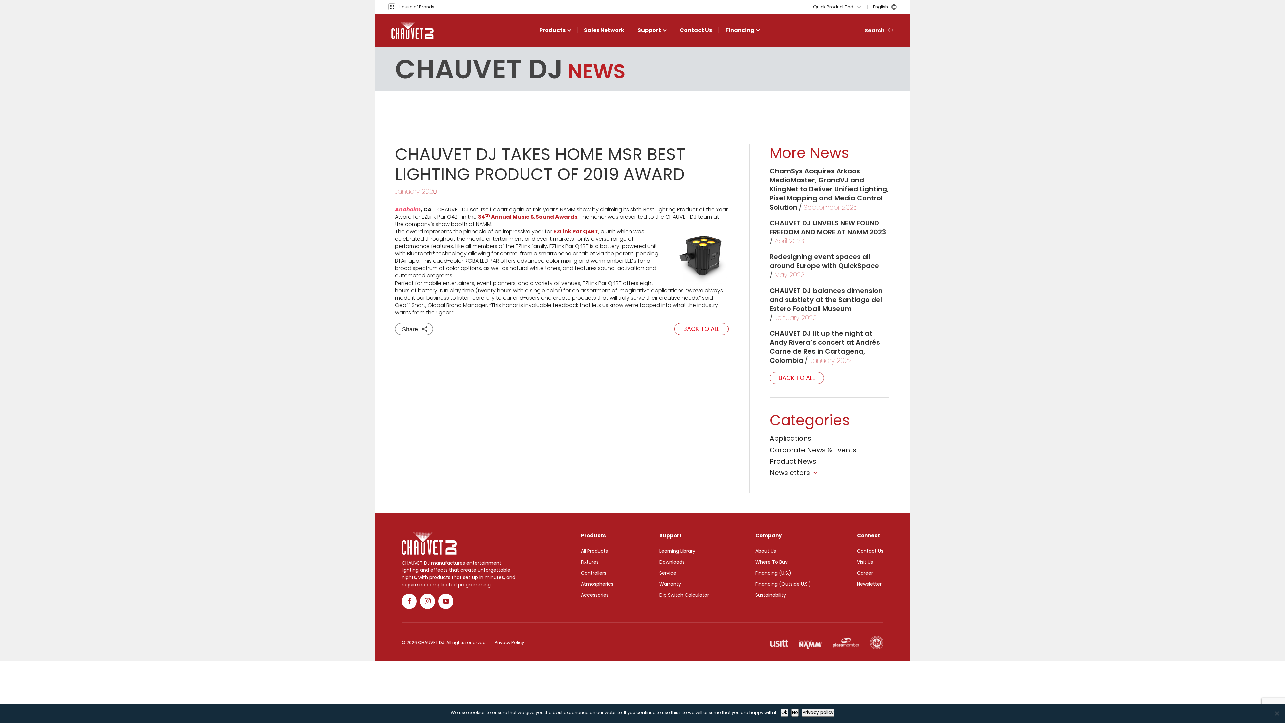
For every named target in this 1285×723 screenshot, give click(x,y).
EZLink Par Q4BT (575, 231)
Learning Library (677, 551)
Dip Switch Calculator (684, 595)
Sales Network (604, 30)
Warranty (670, 584)
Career (865, 573)
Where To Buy (771, 562)
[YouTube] (445, 601)
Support (649, 30)
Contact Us (696, 30)
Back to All (701, 329)
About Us (765, 551)
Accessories (595, 595)
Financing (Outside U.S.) (783, 584)
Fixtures (590, 562)
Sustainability (770, 595)
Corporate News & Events (813, 450)
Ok (784, 712)
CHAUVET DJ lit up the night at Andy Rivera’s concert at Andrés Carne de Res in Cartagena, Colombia (825, 347)
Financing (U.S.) (773, 573)
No (795, 712)
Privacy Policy (509, 642)
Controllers (593, 573)
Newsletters (790, 472)
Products (552, 30)
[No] (1276, 713)
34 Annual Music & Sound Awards (527, 217)
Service (667, 573)
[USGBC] (876, 642)
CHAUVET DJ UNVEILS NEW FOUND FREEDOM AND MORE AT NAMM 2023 (828, 227)
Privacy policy (818, 712)
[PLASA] (846, 642)
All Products (594, 551)
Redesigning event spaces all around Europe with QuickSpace (824, 261)
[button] (411, 6)
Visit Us (865, 562)
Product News (793, 461)
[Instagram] (427, 601)
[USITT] (779, 642)
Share (410, 329)
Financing (739, 30)
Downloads (672, 562)
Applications (790, 438)
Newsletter (869, 584)
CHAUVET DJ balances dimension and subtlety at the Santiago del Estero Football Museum (826, 299)
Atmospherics (597, 584)
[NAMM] (810, 642)
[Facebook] (409, 601)
